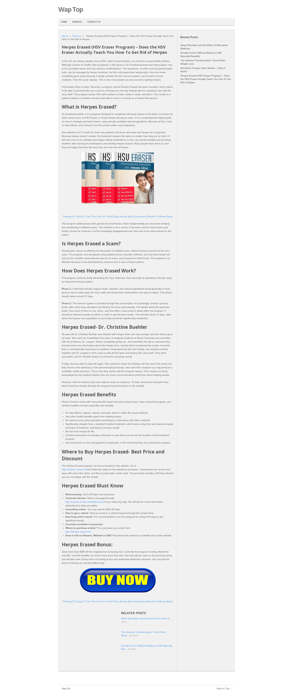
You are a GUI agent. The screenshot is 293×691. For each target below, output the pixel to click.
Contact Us (94, 22)
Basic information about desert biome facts (144, 618)
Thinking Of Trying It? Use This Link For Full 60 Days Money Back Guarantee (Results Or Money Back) (117, 216)
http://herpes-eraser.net (74, 469)
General (77, 22)
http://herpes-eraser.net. (78, 531)
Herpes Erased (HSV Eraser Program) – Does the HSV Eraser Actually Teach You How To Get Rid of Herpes (205, 79)
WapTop (66, 688)
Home (64, 22)
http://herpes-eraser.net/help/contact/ (85, 501)
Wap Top (70, 9)
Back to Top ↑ (224, 688)
